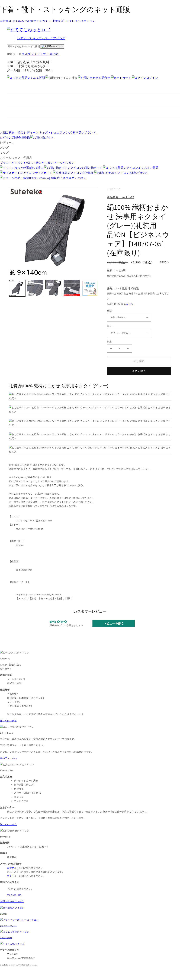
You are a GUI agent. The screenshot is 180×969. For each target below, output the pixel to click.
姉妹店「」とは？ (68, 178)
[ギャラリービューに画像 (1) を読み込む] (17, 288)
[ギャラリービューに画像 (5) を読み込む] (90, 288)
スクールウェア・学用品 (16, 158)
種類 (109, 310)
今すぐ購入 (139, 371)
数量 (109, 341)
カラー (110, 325)
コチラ (10, 875)
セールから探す (64, 163)
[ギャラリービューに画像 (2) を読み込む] (35, 288)
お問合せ (104, 78)
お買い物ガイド (92, 168)
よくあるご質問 (22, 21)
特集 (11, 132)
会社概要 (6, 21)
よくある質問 (36, 78)
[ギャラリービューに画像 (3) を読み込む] (53, 288)
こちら (129, 303)
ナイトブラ (41, 54)
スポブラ (28, 54)
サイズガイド (42, 21)
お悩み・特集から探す (38, 163)
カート (126, 78)
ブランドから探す (11, 163)
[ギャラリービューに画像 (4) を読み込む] (71, 288)
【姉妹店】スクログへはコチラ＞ (73, 21)
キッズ (44, 38)
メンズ (60, 38)
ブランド (84, 132)
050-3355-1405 (14, 895)
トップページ (113, 188)
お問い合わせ (138, 173)
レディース (24, 38)
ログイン (152, 78)
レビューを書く (113, 623)
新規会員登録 (21, 137)
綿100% (54, 54)
